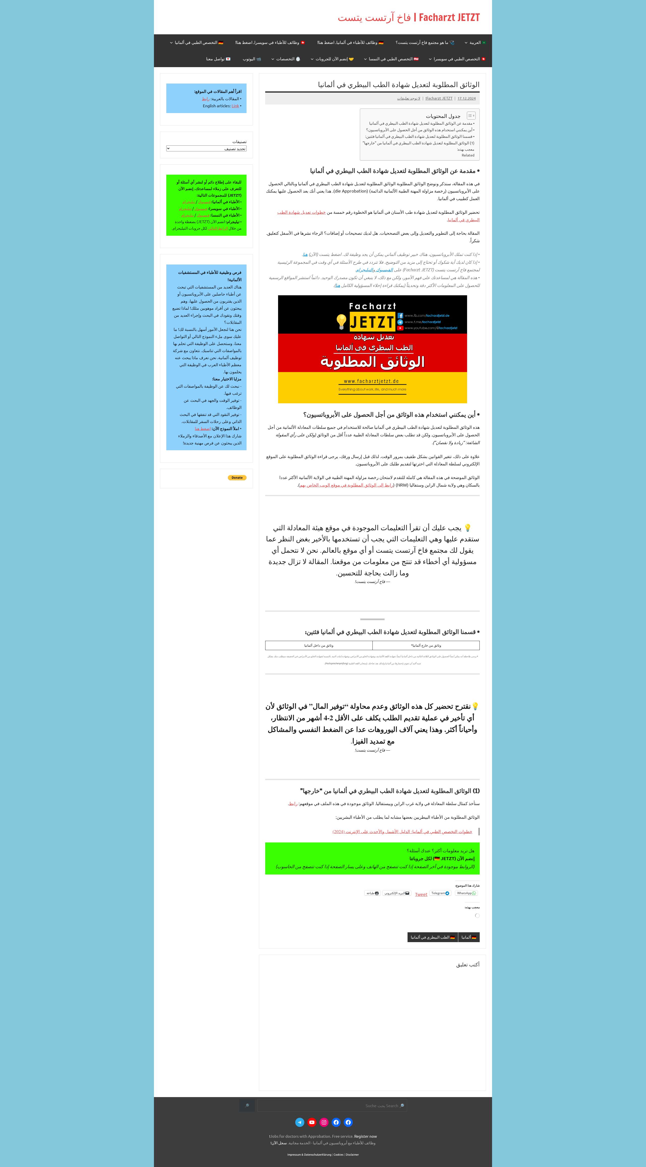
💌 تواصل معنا (218, 59)
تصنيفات (239, 141)
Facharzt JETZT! (438, 98)
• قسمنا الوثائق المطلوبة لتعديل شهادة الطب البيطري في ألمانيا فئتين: (419, 136)
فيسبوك (204, 201)
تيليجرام (188, 201)
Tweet (421, 893)
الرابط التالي (218, 228)
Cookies (338, 1154)
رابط (293, 803)
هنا (305, 254)
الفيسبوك (384, 269)
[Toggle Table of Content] (468, 115)
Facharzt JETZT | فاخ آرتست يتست (409, 17)
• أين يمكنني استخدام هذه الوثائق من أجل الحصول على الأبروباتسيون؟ (420, 129)
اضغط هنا (203, 428)
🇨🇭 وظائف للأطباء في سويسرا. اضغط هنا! (270, 42)
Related (468, 155)
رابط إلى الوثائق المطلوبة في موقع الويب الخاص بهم (346, 484)
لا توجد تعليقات (408, 98)
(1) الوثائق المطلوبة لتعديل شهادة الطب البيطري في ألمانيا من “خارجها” (418, 142)
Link (235, 105)
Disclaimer (352, 1154)
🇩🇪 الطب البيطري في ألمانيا (433, 937)
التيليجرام (364, 269)
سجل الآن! (279, 1142)
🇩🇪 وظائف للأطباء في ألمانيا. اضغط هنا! (350, 42)
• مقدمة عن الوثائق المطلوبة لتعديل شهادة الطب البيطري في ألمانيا (421, 123)
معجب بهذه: (465, 149)
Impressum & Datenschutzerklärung (309, 1154)
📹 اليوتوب (252, 59)
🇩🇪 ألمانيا (469, 937)
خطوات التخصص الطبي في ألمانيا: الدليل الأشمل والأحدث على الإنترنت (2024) (402, 831)
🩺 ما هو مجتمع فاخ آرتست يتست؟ (425, 42)
